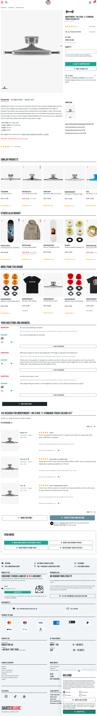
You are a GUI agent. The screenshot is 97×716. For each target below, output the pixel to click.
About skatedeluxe (54, 666)
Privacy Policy (53, 697)
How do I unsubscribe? (11, 597)
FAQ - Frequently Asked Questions (48, 567)
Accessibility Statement (56, 703)
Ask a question (26, 404)
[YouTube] (24, 697)
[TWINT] (72, 622)
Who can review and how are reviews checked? (17, 418)
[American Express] (56, 623)
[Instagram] (6, 697)
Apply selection (81, 700)
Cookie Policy (53, 699)
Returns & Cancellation (45, 563)
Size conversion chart (12, 567)
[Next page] (94, 426)
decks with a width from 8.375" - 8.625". (35, 134)
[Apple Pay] (9, 629)
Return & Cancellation (7, 670)
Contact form (22, 650)
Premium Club (64, 523)
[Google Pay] (25, 629)
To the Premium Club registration (74, 596)
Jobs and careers (54, 670)
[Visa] (41, 623)
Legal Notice (54, 691)
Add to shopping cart (82, 64)
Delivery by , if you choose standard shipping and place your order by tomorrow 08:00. (80, 79)
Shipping (7, 563)
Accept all (81, 712)
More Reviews (26, 518)
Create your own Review (74, 518)
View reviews (92, 26)
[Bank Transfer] (41, 629)
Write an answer (59, 346)
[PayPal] (88, 623)
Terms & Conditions (54, 695)
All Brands (52, 668)
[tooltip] (94, 31)
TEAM (51, 677)
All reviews (4, 674)
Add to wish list (82, 69)
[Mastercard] (9, 623)
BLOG (51, 674)
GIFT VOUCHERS (55, 679)
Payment (4, 666)
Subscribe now (18, 592)
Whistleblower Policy (55, 701)
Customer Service (84, 567)
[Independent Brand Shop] (80, 12)
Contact (3, 679)
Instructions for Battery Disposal (10, 677)
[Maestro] (25, 623)
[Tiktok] (15, 697)
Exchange (81, 563)
